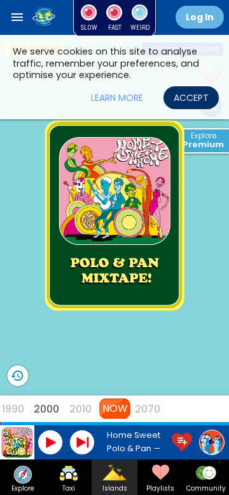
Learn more (117, 97)
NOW (114, 408)
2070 (147, 409)
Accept (191, 97)
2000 (46, 409)
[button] (17, 17)
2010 (80, 409)
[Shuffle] (44, 18)
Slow (89, 27)
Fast (114, 27)
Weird (140, 27)
